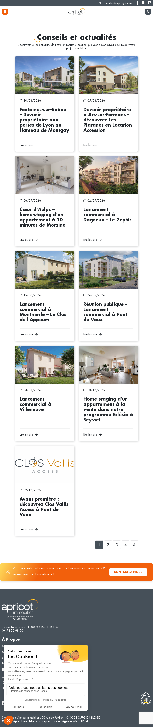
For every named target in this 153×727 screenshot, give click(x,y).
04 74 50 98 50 (12, 630)
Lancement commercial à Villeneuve (36, 347)
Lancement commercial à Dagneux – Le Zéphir (107, 158)
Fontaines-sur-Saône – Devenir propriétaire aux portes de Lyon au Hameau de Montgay (43, 59)
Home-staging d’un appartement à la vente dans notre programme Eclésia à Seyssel (108, 349)
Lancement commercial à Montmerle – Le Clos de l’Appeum (43, 254)
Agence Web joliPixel (75, 721)
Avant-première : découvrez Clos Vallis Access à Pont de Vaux (44, 449)
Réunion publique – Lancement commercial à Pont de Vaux (108, 254)
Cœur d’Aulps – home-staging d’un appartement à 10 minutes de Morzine (44, 159)
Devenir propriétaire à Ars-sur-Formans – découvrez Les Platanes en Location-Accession (106, 59)
